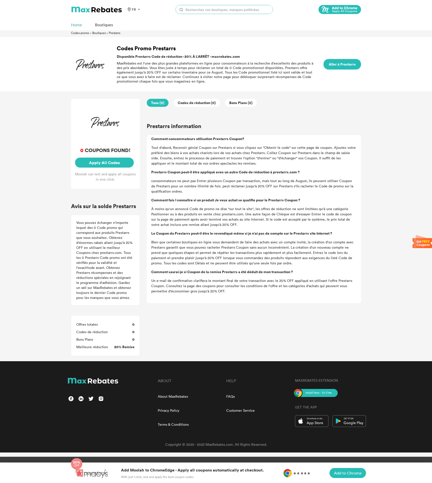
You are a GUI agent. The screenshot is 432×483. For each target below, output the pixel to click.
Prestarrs (114, 33)
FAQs (230, 396)
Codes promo (80, 33)
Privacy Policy (168, 410)
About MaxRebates (173, 396)
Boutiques (99, 33)
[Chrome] (339, 9)
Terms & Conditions (173, 424)
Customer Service (240, 410)
